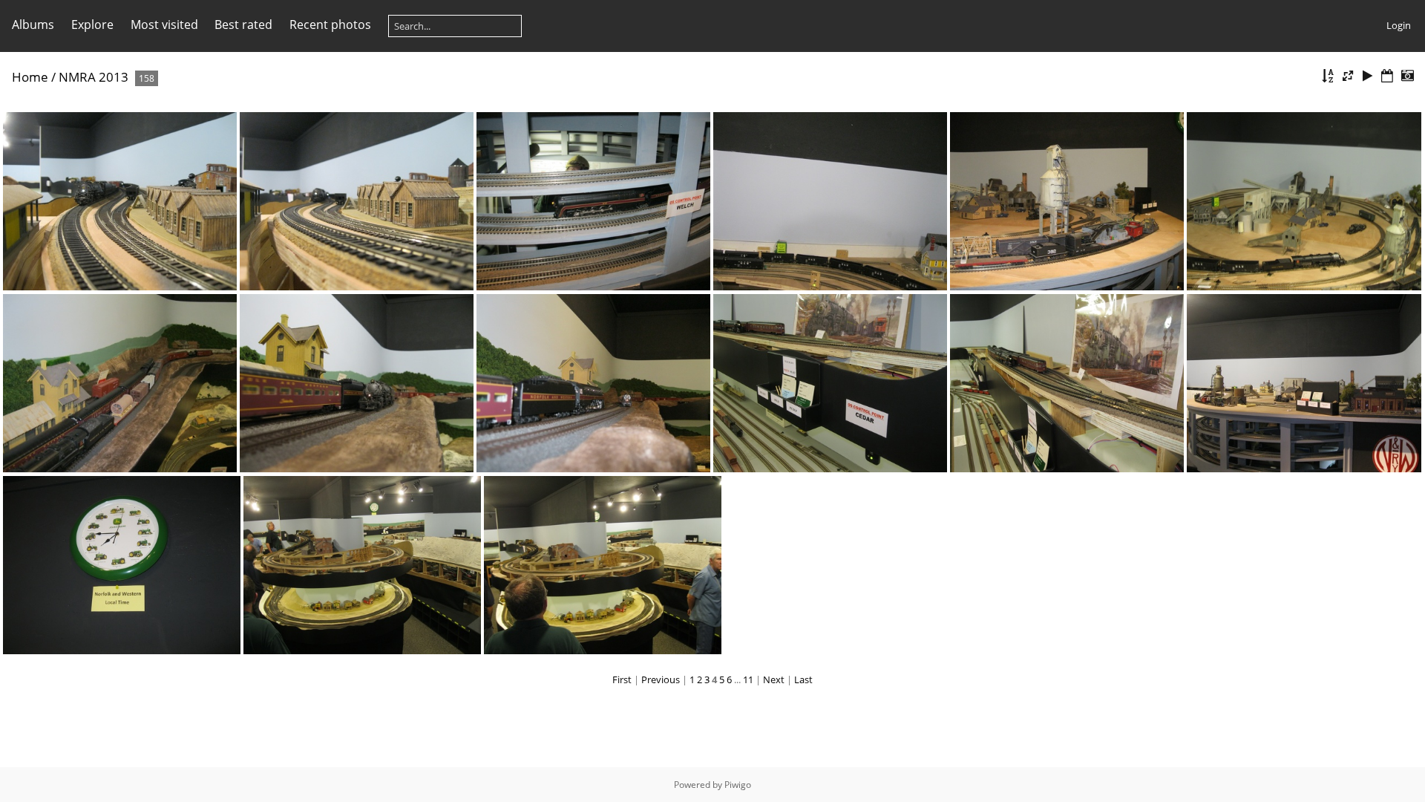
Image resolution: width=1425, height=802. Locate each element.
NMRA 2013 (93, 76)
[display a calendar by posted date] (1387, 76)
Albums (33, 24)
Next (773, 679)
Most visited (164, 24)
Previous (660, 679)
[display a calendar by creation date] (1407, 76)
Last (803, 679)
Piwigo (737, 784)
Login (1398, 25)
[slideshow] (1368, 76)
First (622, 679)
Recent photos (330, 24)
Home (30, 76)
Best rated (243, 24)
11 (748, 679)
